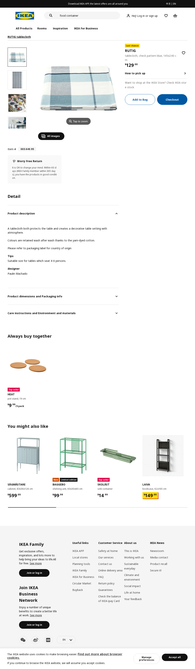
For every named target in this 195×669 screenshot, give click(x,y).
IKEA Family (79, 570)
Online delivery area (110, 570)
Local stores (80, 557)
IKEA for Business (83, 577)
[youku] (48, 640)
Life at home (132, 592)
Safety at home (108, 551)
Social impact (132, 586)
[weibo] (36, 640)
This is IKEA (131, 551)
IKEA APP (78, 551)
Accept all (175, 657)
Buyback (77, 590)
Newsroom (157, 551)
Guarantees (105, 590)
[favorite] (183, 53)
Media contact (159, 557)
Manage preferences (146, 659)
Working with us (134, 557)
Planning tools (81, 564)
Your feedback (133, 599)
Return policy (106, 583)
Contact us (105, 564)
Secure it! (155, 570)
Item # (12, 149)
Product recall (158, 564)
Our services (105, 557)
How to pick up (135, 73)
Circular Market (81, 583)
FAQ (101, 577)
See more (36, 563)
